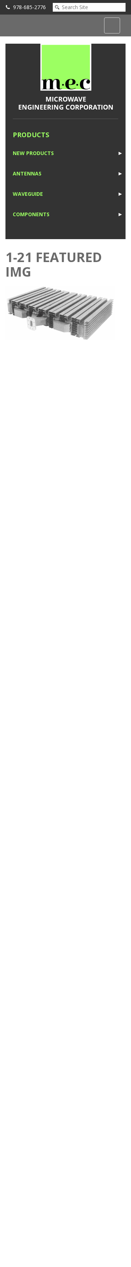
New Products (33, 153)
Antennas (27, 173)
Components (31, 214)
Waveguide (28, 193)
